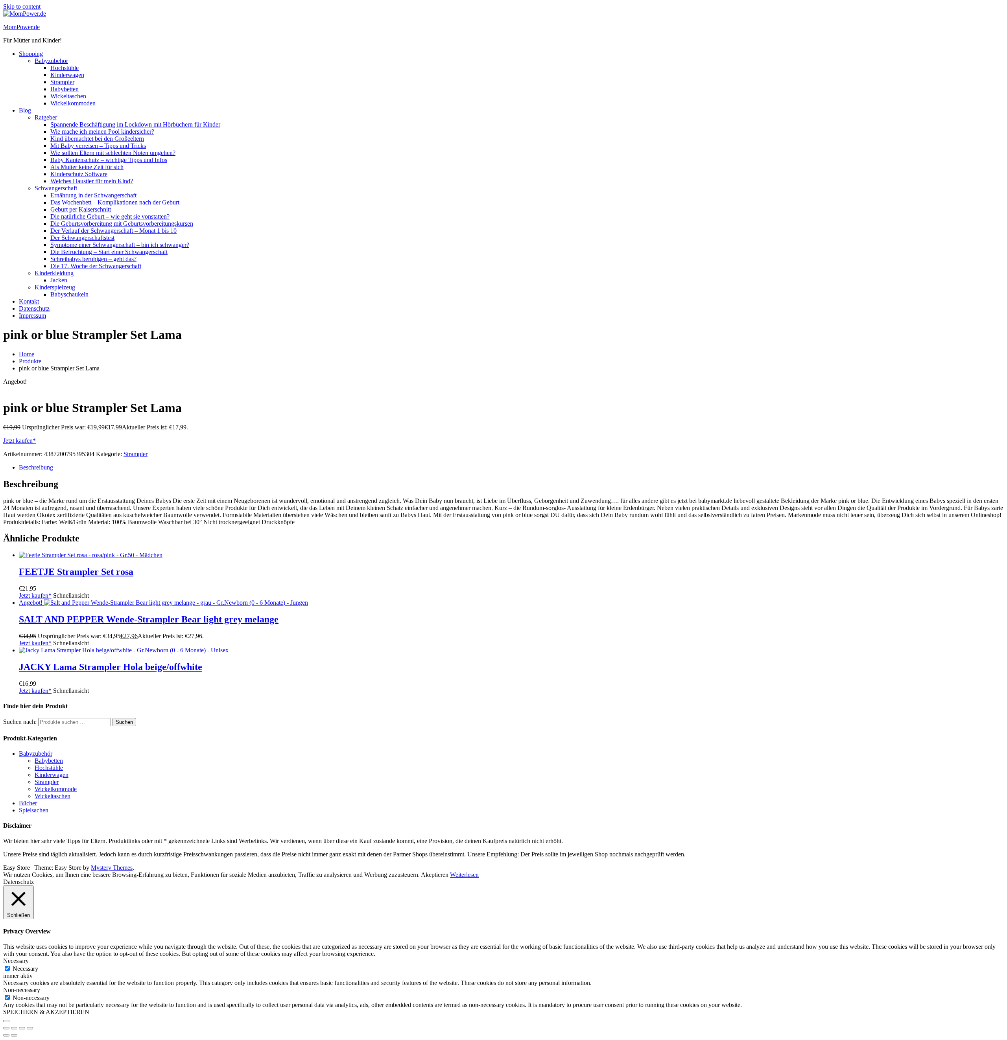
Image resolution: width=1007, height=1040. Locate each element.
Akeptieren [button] (434, 874)
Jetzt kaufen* (19, 440)
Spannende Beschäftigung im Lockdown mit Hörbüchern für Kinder (135, 124)
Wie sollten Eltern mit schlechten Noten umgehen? (112, 152)
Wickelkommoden (73, 103)
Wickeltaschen (68, 96)
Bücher (28, 803)
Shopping (31, 53)
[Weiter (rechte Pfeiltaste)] (14, 1035)
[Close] (6, 1021)
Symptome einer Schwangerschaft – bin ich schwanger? (119, 244)
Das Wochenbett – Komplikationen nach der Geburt (114, 202)
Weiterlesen (464, 874)
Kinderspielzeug (55, 287)
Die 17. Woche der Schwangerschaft (95, 266)
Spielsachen (33, 810)
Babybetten (64, 89)
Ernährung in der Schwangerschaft (93, 195)
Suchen (124, 722)
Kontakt (29, 301)
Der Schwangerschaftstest (82, 237)
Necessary (25, 968)
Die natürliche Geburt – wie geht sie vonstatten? (110, 216)
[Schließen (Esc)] (30, 1028)
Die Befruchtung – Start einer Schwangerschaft (109, 251)
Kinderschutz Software (78, 174)
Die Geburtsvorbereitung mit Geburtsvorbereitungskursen (121, 223)
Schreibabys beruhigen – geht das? (93, 259)
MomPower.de (21, 27)
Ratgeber (46, 117)
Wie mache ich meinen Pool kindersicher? (102, 131)
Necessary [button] (16, 960)
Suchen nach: (20, 721)
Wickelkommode (56, 789)
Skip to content (22, 6)
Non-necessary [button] (21, 990)
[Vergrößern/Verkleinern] (6, 1028)
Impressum (32, 315)
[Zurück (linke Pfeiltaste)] (6, 1035)
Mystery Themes (112, 867)
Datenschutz (34, 308)
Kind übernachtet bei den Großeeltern (97, 138)
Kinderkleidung (54, 273)
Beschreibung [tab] (36, 467)
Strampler (62, 82)
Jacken (58, 280)
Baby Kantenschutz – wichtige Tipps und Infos (108, 159)
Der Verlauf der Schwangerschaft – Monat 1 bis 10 (113, 230)
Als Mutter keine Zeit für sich (87, 167)
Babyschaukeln (69, 294)
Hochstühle (64, 67)
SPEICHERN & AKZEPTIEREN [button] (46, 1012)
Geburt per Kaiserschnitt (80, 209)
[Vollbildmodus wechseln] (14, 1028)
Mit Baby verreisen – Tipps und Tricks (98, 145)
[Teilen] (22, 1028)
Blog (25, 110)
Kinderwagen (67, 75)
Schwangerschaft (56, 188)
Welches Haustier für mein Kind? (91, 181)
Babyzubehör (51, 60)
